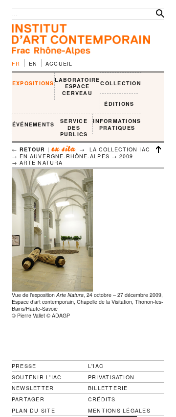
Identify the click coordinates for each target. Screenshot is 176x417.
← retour (28, 149)
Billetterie (108, 388)
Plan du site (33, 410)
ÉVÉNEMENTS (33, 124)
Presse (24, 365)
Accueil (59, 63)
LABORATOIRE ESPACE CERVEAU (77, 86)
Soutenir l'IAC (37, 377)
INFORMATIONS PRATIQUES (117, 124)
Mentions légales (119, 410)
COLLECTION (120, 83)
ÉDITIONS (119, 103)
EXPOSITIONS (33, 83)
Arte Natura (41, 162)
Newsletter (33, 388)
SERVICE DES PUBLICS (74, 127)
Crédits (102, 399)
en (33, 63)
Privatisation (111, 377)
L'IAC (96, 365)
